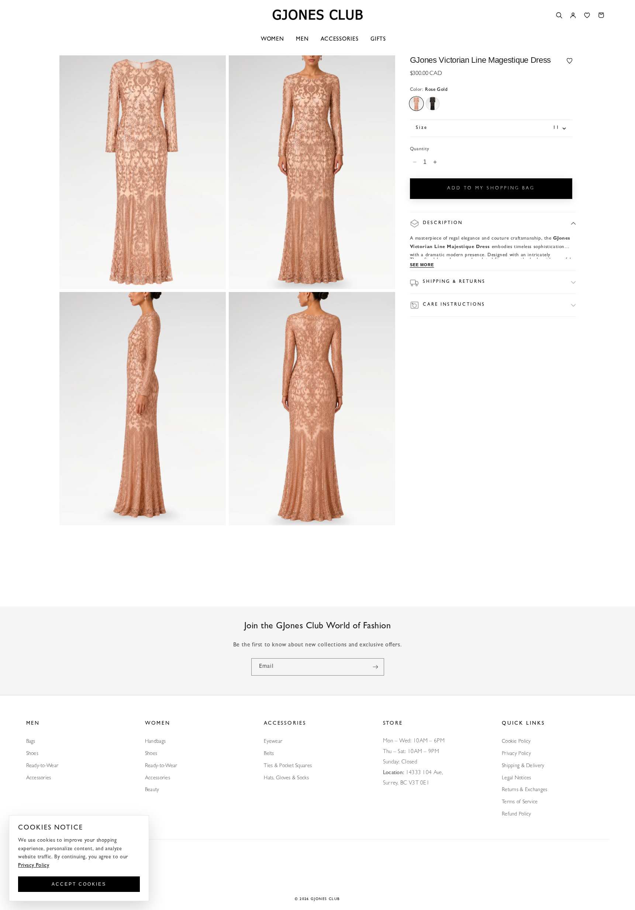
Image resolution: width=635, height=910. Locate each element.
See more (422, 264)
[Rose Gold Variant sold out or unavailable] (416, 103)
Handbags (155, 741)
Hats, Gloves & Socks (286, 778)
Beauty (152, 790)
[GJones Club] (317, 15)
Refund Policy (516, 814)
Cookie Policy (516, 741)
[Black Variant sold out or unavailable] (432, 103)
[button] (493, 223)
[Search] (559, 15)
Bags (30, 741)
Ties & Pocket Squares (288, 766)
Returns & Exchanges (524, 790)
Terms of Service (520, 802)
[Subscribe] (375, 667)
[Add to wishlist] (569, 60)
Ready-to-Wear (42, 766)
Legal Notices (516, 778)
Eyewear (273, 741)
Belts (269, 753)
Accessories (38, 778)
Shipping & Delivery (523, 766)
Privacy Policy (516, 753)
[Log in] (573, 15)
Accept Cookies (79, 884)
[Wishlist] (587, 15)
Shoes (32, 753)
